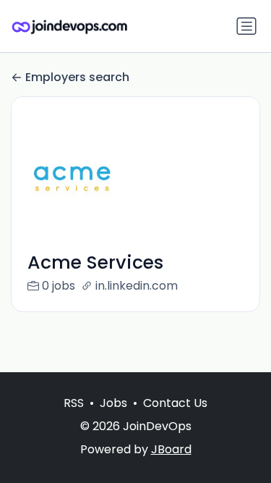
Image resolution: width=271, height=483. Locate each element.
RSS (74, 403)
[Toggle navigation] (246, 26)
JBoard (171, 449)
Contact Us (175, 403)
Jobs (113, 403)
